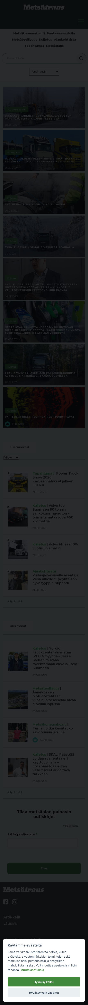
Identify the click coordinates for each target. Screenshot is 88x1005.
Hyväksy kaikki (44, 982)
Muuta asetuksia (32, 970)
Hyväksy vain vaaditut (44, 992)
